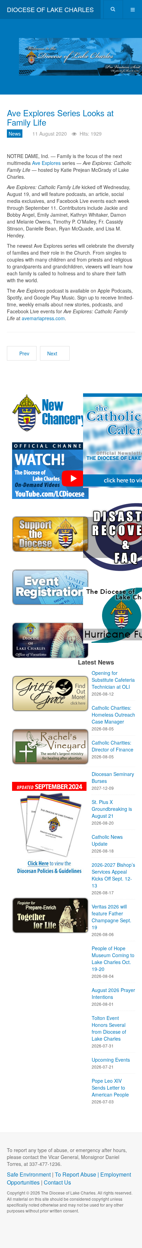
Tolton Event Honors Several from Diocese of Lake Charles (109, 1028)
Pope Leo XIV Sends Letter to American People (110, 1087)
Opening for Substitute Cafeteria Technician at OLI (113, 679)
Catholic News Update (107, 840)
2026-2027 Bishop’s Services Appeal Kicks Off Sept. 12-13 (113, 875)
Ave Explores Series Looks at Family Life (60, 117)
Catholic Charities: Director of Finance (112, 746)
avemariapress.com (43, 318)
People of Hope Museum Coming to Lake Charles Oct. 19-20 (113, 958)
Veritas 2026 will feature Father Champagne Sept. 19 (111, 917)
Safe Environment (29, 1174)
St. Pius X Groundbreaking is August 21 (112, 808)
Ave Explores (46, 162)
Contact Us (57, 1182)
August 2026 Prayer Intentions (113, 993)
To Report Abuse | (77, 1174)
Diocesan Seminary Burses (113, 777)
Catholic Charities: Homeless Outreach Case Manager (113, 714)
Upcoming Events (111, 1059)
